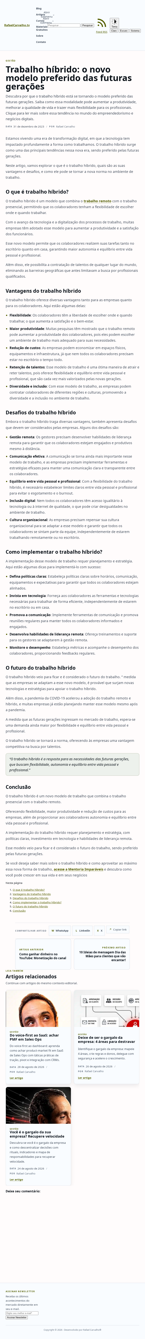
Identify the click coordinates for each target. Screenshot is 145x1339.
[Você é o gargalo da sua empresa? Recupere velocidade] (38, 1105)
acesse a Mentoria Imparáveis (78, 869)
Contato (41, 42)
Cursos (40, 20)
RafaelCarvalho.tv (17, 25)
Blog (39, 8)
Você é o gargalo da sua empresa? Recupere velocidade (37, 1134)
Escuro (123, 30)
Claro (114, 30)
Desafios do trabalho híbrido (30, 898)
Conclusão (19, 910)
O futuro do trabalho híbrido (30, 906)
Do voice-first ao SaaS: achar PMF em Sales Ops (34, 1037)
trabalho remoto (97, 201)
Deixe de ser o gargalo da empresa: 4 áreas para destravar (106, 1039)
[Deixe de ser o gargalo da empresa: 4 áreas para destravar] (106, 1008)
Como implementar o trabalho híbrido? (37, 902)
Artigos (40, 14)
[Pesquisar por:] (64, 25)
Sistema (135, 30)
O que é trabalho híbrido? (29, 889)
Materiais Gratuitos (42, 28)
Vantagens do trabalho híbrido (32, 894)
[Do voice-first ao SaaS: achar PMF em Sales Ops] (38, 1008)
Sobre (39, 35)
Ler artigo (16, 1078)
